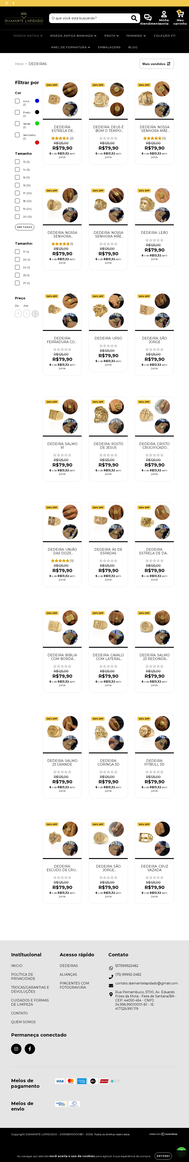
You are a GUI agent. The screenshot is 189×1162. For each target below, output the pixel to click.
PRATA (110, 35)
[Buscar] (134, 18)
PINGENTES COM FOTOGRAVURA (74, 985)
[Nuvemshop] (163, 1134)
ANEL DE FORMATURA (69, 47)
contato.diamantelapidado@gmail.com (146, 983)
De (17, 305)
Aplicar (35, 313)
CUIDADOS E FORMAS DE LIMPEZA (30, 1002)
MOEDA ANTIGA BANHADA (72, 35)
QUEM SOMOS (23, 1022)
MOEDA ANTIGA (27, 35)
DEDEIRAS (69, 966)
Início (19, 64)
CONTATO (19, 1013)
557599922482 (126, 966)
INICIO (16, 966)
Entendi (163, 1156)
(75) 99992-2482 (128, 974)
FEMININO (135, 35)
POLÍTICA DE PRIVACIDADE (23, 976)
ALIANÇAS (68, 974)
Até (26, 305)
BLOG (133, 47)
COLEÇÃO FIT (165, 35)
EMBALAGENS (109, 47)
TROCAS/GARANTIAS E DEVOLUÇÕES (30, 989)
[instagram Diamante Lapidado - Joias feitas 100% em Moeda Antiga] (6, 3)
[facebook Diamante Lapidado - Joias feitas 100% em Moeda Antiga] (13, 3)
